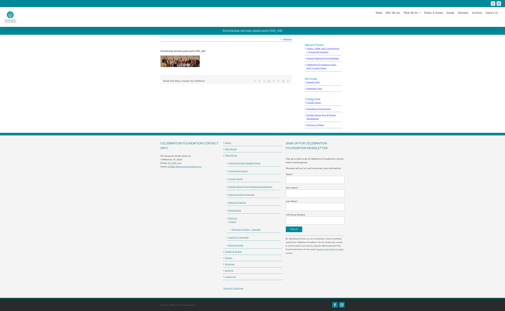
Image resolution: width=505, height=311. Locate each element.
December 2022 (314, 88)
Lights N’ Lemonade (238, 237)
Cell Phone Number (295, 214)
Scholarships (234, 210)
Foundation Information (318, 108)
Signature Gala (235, 245)
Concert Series (313, 102)
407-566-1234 (174, 163)
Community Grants (238, 171)
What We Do (231, 155)
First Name (292, 187)
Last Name (292, 201)
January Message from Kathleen (322, 58)
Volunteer (229, 264)
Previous (287, 39)
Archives (229, 270)
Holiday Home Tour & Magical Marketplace (250, 186)
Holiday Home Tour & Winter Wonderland (321, 117)
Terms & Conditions (233, 288)
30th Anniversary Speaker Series (244, 163)
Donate (228, 257)
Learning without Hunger (241, 194)
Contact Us (230, 276)
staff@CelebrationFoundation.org (184, 166)
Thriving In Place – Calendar (246, 229)
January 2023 (313, 82)
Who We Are (231, 149)
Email (289, 174)
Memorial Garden (237, 202)
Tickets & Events (233, 251)
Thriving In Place (315, 124)
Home (228, 142)
